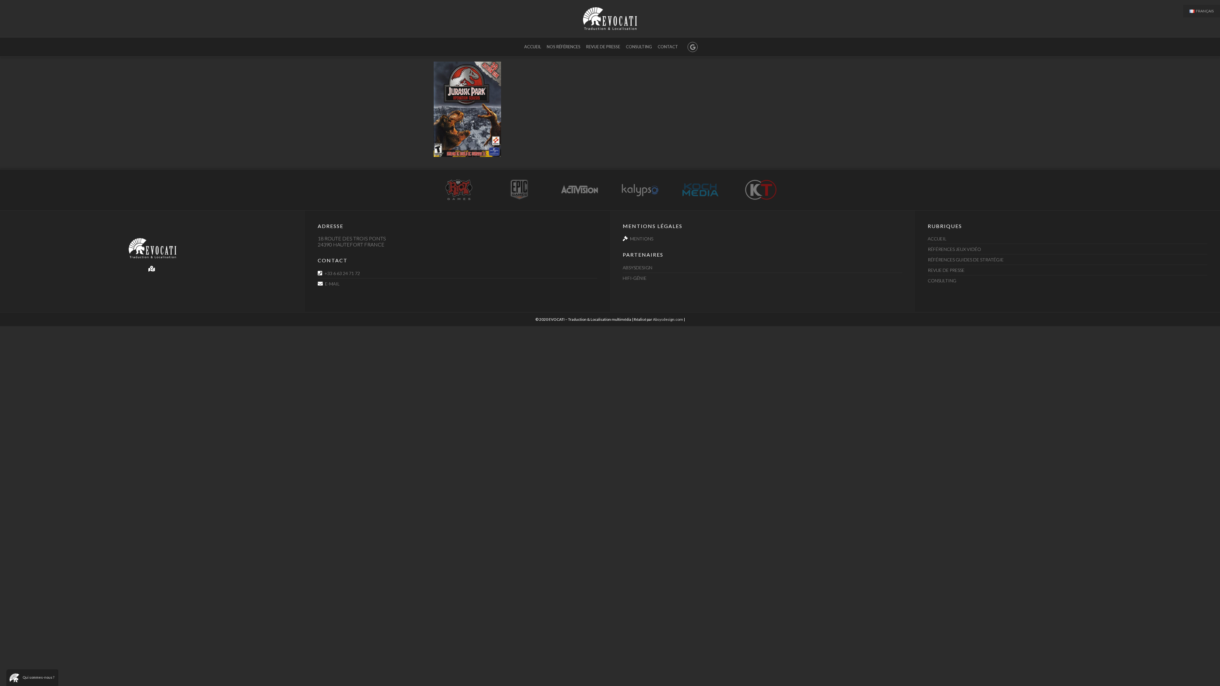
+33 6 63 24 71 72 (342, 273)
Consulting (639, 46)
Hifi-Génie (635, 278)
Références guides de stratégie (966, 259)
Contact (668, 46)
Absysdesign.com (668, 319)
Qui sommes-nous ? (38, 677)
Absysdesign (637, 267)
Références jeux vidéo (954, 249)
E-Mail (332, 283)
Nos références (563, 46)
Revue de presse (603, 46)
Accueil (532, 46)
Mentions (641, 238)
